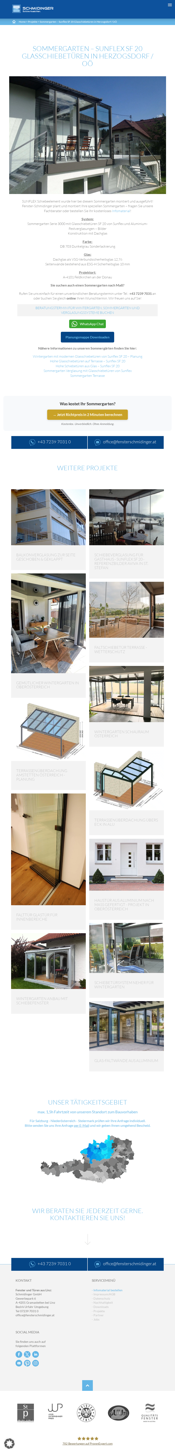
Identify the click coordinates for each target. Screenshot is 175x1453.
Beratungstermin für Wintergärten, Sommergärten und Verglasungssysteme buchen (87, 310)
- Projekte (98, 1311)
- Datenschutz (101, 1298)
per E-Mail (81, 1125)
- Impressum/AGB (103, 1294)
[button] (9, 1443)
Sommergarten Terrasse (87, 375)
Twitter (27, 1354)
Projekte (32, 21)
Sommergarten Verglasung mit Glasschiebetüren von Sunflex (88, 371)
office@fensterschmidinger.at (35, 1315)
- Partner (98, 1315)
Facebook (19, 1354)
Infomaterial (121, 211)
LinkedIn (35, 1354)
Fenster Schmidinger (32, 9)
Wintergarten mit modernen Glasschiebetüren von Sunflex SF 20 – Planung (87, 356)
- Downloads (100, 1307)
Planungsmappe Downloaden (87, 337)
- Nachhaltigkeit (102, 1302)
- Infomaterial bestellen (107, 1290)
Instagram (35, 1363)
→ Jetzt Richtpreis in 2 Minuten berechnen (87, 414)
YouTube (19, 1363)
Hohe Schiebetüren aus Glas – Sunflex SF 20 (88, 366)
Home (22, 21)
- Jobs (95, 1319)
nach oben (87, 1385)
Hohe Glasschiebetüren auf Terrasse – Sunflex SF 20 (87, 361)
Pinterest (27, 1363)
